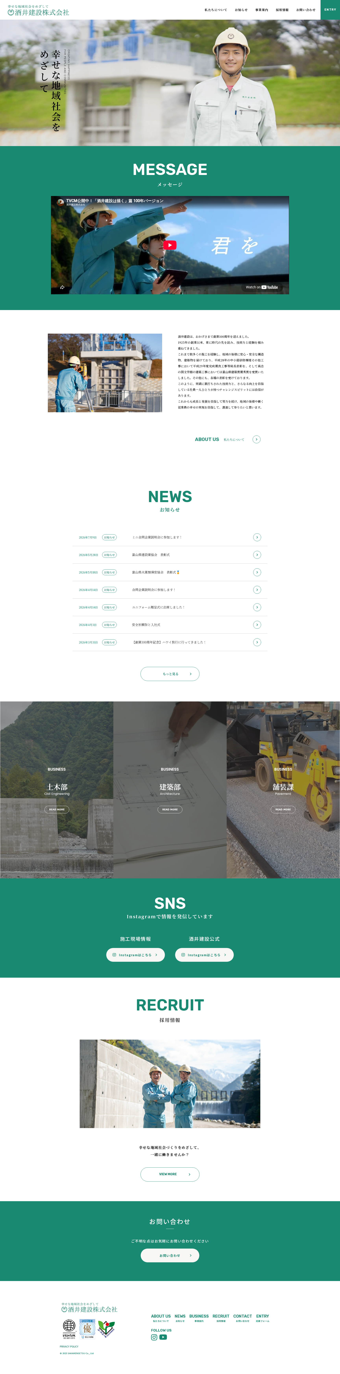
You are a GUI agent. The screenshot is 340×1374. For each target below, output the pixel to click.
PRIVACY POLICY (69, 1346)
